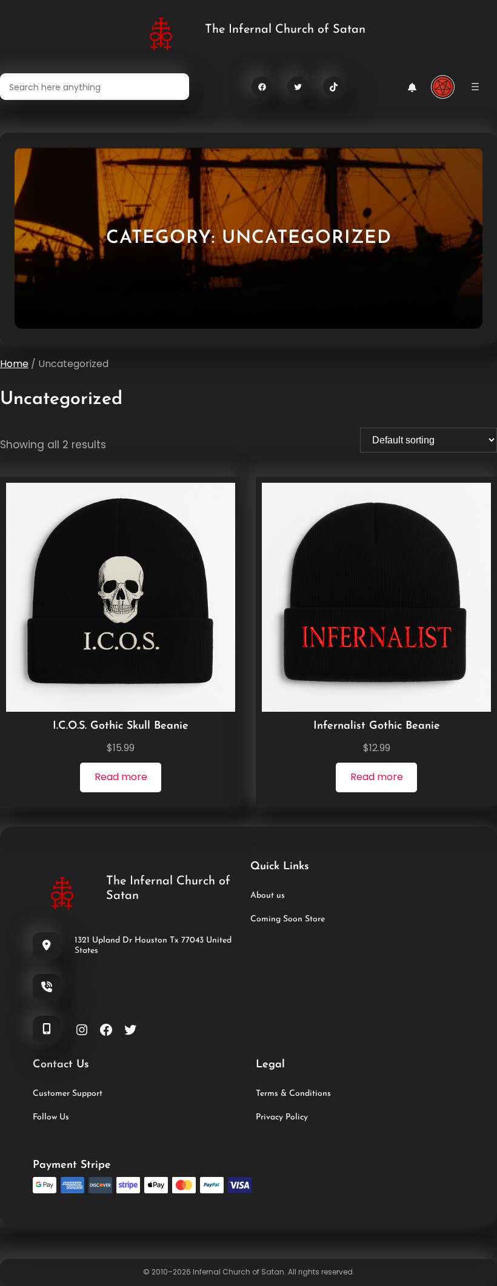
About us (267, 895)
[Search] (172, 86)
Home (14, 364)
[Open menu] (475, 87)
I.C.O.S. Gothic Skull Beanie (120, 726)
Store (313, 919)
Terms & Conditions (293, 1093)
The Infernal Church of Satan (285, 30)
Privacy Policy (282, 1117)
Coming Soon (276, 919)
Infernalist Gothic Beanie (376, 726)
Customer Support (67, 1093)
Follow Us (51, 1117)
